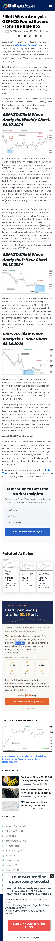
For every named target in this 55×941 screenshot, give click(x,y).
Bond (11, 835)
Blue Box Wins (16, 831)
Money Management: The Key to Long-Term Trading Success (35, 793)
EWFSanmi (17, 31)
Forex (12, 860)
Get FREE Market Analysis (27, 531)
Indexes (12, 865)
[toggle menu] (50, 6)
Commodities (17, 840)
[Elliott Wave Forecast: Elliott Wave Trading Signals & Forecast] (19, 6)
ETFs (10, 855)
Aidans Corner (16, 826)
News (12, 870)
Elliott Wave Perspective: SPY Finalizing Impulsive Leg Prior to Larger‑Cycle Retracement (24, 759)
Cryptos (13, 845)
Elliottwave (15, 850)
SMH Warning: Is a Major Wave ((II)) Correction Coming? (34, 805)
